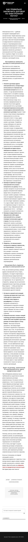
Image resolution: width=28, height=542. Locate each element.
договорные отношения (16, 479)
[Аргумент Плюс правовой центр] (9, 3)
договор (8, 479)
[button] (25, 3)
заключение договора (14, 481)
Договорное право (16, 18)
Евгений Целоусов (14, 19)
